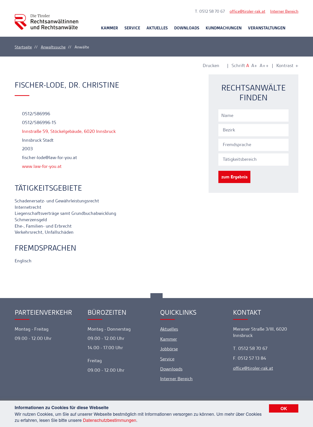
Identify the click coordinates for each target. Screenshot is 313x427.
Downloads (186, 28)
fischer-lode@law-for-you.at (49, 157)
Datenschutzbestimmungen (109, 420)
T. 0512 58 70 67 (210, 11)
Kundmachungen (224, 28)
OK (283, 408)
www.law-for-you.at (41, 166)
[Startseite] (46, 17)
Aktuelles (157, 28)
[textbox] (254, 130)
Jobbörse (169, 349)
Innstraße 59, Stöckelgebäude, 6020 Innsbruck (68, 131)
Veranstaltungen (266, 28)
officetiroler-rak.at (247, 11)
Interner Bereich (284, 11)
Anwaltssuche (53, 47)
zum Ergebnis (234, 177)
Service (132, 28)
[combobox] (254, 129)
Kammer (109, 28)
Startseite (23, 47)
